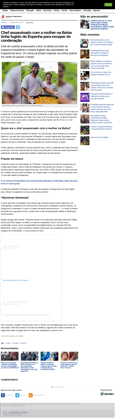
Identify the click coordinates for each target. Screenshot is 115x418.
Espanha (23, 343)
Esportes (96, 11)
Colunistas (87, 11)
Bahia (68, 112)
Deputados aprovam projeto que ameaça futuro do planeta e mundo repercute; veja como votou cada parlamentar (102, 108)
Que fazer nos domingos (99, 137)
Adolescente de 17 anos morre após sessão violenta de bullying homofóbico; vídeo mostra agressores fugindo (102, 25)
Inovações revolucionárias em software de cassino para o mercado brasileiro (101, 96)
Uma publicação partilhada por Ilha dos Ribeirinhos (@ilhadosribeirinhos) (26, 315)
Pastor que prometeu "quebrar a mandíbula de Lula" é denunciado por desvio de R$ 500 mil (10, 365)
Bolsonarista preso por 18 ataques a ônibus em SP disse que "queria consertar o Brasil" (102, 42)
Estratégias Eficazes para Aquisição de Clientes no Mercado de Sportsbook (100, 53)
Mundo (64, 11)
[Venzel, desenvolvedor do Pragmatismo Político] (107, 393)
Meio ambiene (75, 11)
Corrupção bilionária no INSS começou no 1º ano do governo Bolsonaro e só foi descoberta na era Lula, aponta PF (29, 367)
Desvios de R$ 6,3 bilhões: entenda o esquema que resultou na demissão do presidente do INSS (49, 366)
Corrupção (16, 343)
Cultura (56, 11)
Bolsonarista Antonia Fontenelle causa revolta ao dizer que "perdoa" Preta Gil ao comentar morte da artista (102, 86)
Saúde (38, 11)
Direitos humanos (17, 11)
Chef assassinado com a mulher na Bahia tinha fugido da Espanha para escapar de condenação (36, 36)
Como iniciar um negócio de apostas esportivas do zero (101, 73)
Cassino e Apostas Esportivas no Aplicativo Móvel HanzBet (101, 128)
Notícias (4, 22)
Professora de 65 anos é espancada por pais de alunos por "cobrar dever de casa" (69, 365)
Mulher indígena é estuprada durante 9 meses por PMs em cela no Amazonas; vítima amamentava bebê (101, 64)
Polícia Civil (65, 120)
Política (5, 11)
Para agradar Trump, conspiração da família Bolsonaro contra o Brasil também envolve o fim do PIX (101, 119)
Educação (30, 11)
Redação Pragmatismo (14, 16)
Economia (47, 11)
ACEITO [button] (108, 4)
